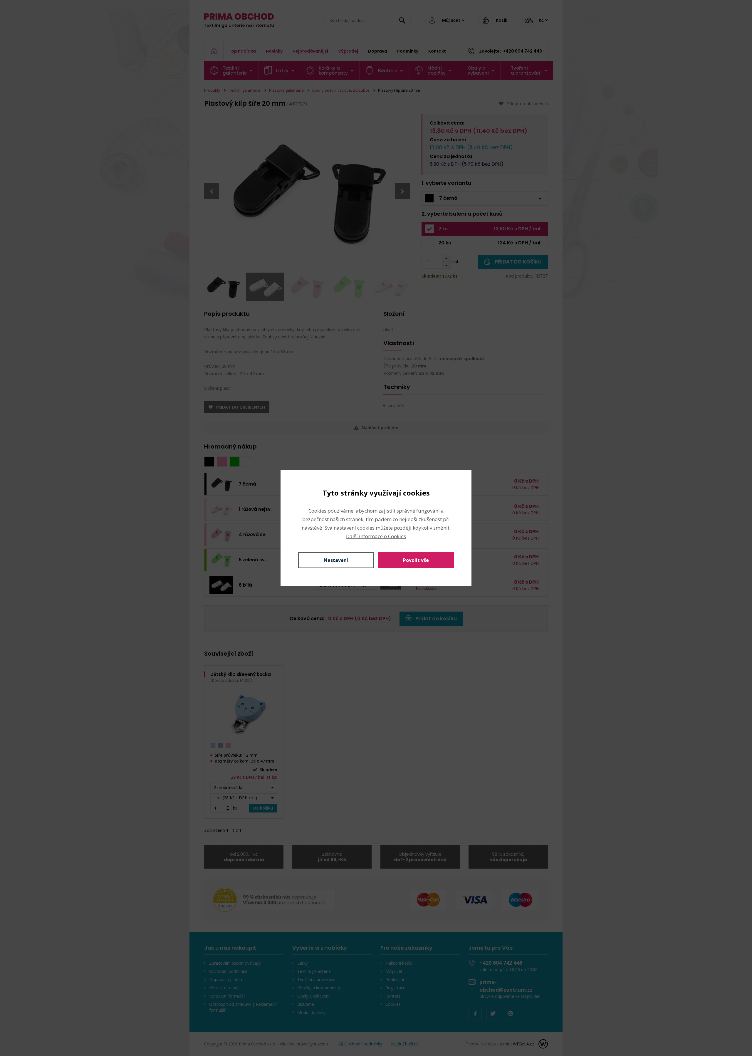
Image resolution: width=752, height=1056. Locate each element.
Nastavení (336, 560)
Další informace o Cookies (376, 536)
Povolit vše (416, 560)
